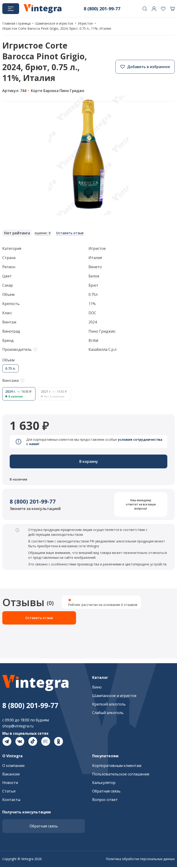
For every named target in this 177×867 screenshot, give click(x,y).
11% (92, 303)
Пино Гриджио (101, 331)
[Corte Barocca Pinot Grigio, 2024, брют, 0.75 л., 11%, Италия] (89, 155)
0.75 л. (10, 368)
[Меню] (10, 8)
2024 (92, 322)
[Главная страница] (43, 8)
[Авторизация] (154, 8)
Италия (95, 257)
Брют (93, 285)
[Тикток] (32, 741)
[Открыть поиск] (144, 8)
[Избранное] (163, 8)
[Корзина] (172, 8)
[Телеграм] (7, 741)
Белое (93, 276)
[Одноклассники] (58, 741)
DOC (92, 312)
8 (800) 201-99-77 (33, 501)
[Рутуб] (45, 741)
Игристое (97, 248)
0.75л (92, 294)
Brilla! (93, 340)
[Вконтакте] (19, 741)
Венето (95, 266)
